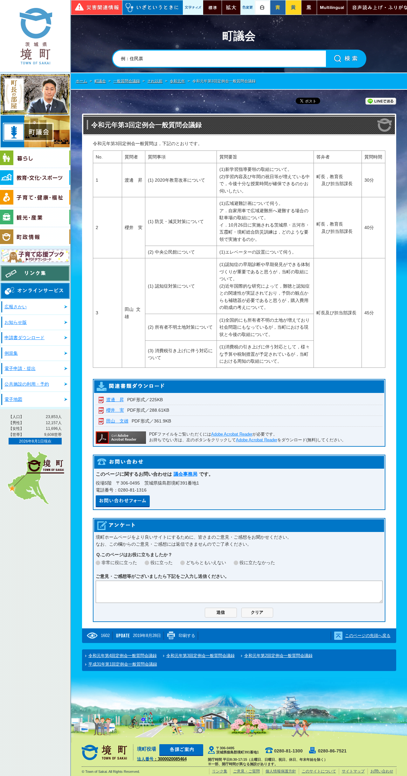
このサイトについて (319, 771)
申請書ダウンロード (24, 337)
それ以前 (154, 81)
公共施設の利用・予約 (26, 384)
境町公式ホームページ (35, 36)
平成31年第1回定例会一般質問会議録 (122, 664)
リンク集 (35, 273)
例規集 (11, 353)
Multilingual (332, 7)
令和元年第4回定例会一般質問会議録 (122, 655)
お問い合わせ (381, 771)
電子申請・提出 (20, 368)
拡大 (231, 7)
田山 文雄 (117, 420)
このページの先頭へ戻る (367, 635)
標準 (212, 7)
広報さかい (15, 306)
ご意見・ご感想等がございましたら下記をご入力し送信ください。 (162, 576)
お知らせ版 (15, 322)
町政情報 (35, 236)
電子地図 (13, 399)
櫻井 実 (115, 410)
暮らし (35, 158)
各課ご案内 (181, 750)
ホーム (81, 81)
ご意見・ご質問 (246, 771)
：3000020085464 (162, 759)
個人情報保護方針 (281, 771)
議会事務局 (185, 474)
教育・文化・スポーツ (35, 178)
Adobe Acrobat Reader (231, 434)
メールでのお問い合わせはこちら (123, 501)
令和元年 (177, 81)
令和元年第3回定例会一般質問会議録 (200, 655)
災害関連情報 (96, 7)
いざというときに (152, 7)
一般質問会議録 (126, 81)
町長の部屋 (35, 94)
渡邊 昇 (115, 399)
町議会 (35, 131)
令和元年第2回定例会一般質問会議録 (278, 655)
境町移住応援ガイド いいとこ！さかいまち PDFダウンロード (35, 256)
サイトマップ (353, 771)
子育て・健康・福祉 (35, 197)
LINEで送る (380, 101)
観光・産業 (35, 217)
